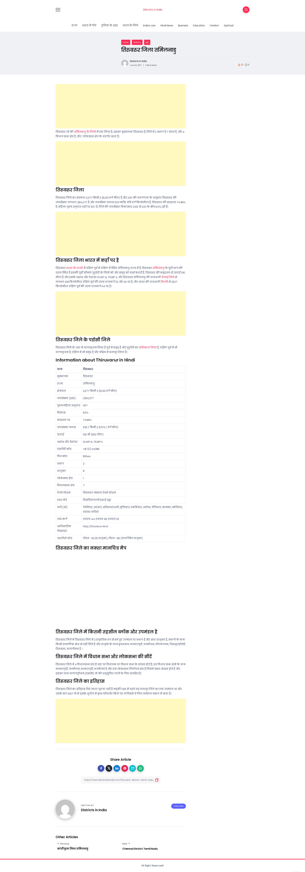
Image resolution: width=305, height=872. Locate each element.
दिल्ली (164, 282)
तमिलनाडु (158, 268)
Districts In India (152, 9)
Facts (126, 42)
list (147, 42)
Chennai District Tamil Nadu (140, 849)
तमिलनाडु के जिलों (85, 132)
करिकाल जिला (148, 347)
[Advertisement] (121, 106)
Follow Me (178, 806)
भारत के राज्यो (74, 268)
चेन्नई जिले (167, 277)
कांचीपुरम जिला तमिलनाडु (72, 849)
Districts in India (138, 61)
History (137, 42)
